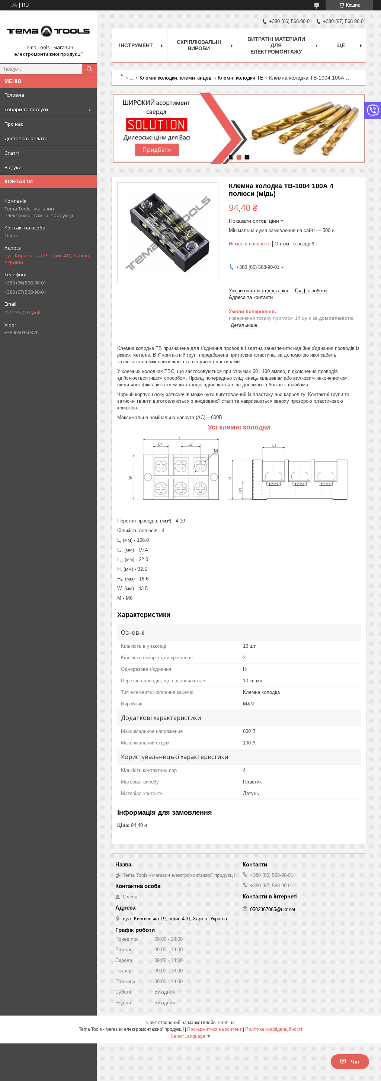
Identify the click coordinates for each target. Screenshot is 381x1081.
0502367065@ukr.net (27, 312)
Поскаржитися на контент (214, 1029)
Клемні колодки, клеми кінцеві (176, 78)
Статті (11, 152)
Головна (14, 94)
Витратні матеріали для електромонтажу (276, 45)
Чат (355, 1062)
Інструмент (136, 45)
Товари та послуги (26, 109)
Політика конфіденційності (273, 1029)
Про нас (13, 123)
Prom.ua (226, 1022)
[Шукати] (89, 68)
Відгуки (13, 167)
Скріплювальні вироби (199, 45)
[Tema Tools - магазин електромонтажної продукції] (48, 30)
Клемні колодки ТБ (240, 78)
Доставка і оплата (26, 138)
